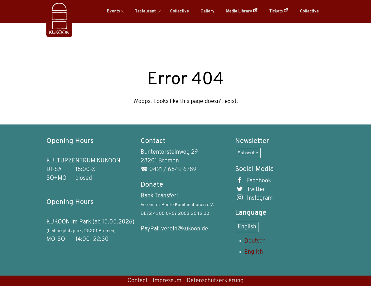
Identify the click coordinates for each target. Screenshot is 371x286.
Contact (138, 281)
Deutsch (254, 241)
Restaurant (145, 11)
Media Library (239, 11)
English (247, 227)
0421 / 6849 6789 (173, 170)
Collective (179, 11)
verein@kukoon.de (184, 229)
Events (113, 11)
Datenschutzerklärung (215, 281)
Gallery (207, 11)
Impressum (167, 281)
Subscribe (248, 153)
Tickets (276, 11)
